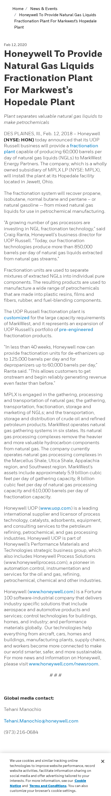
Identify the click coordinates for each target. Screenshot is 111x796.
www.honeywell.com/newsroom (63, 663)
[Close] (102, 761)
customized (16, 317)
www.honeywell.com (51, 591)
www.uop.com (55, 508)
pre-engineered (76, 329)
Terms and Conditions (48, 786)
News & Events (44, 8)
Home (17, 8)
